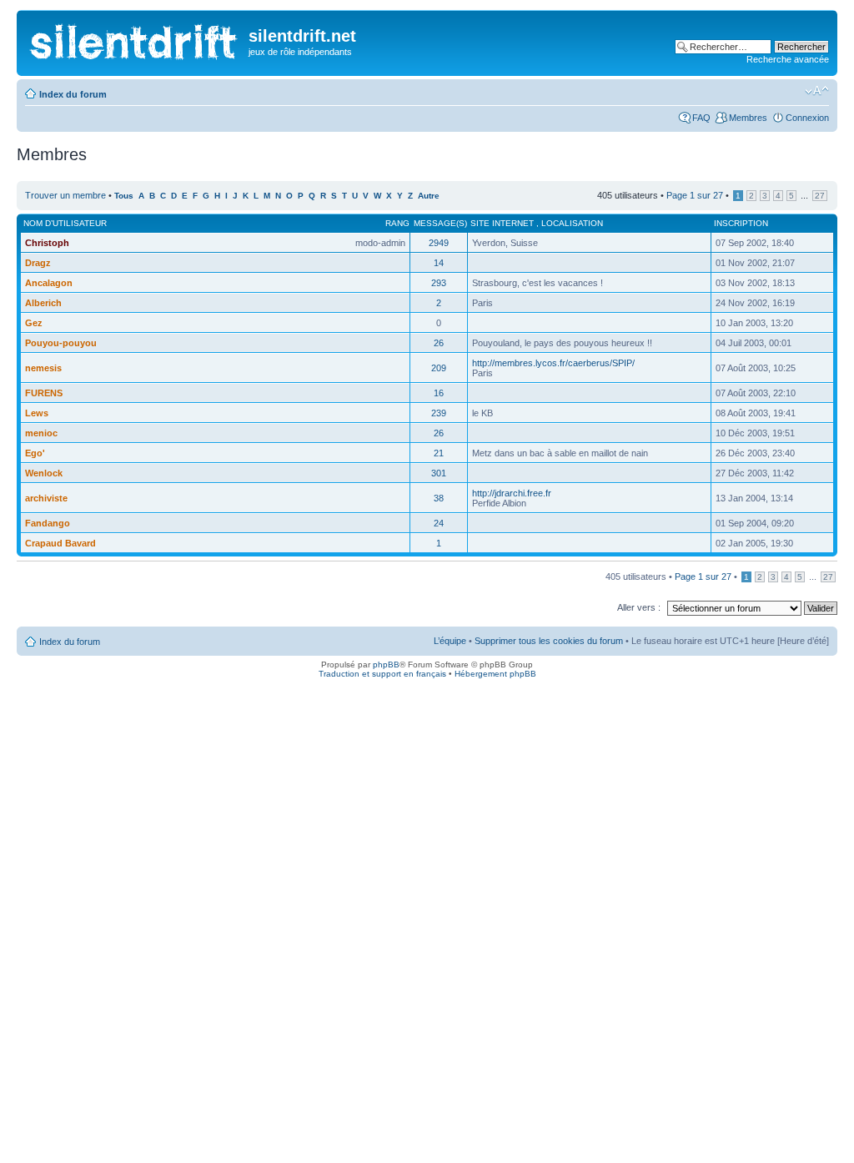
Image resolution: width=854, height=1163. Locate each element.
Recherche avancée (787, 59)
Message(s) (440, 223)
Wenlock (44, 473)
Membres (748, 118)
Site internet (503, 223)
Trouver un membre (66, 195)
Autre (429, 195)
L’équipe (450, 641)
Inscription (741, 223)
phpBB (386, 664)
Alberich (43, 303)
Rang (397, 223)
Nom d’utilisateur (65, 223)
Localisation (572, 223)
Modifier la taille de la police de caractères (817, 90)
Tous (123, 195)
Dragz (38, 263)
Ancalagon (49, 283)
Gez (34, 323)
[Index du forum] (135, 38)
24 (439, 523)
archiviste (46, 498)
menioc (41, 433)
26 (439, 343)
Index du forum (73, 94)
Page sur (694, 195)
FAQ (701, 118)
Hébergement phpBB (495, 673)
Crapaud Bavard (60, 543)
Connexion (807, 118)
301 (438, 473)
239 (438, 413)
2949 (439, 243)
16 (439, 393)
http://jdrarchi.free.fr (511, 493)
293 (438, 283)
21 (439, 453)
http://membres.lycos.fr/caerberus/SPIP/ (553, 363)
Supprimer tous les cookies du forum (549, 641)
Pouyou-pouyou (61, 343)
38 (439, 498)
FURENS (44, 393)
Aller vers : (639, 607)
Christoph (47, 243)
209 (438, 368)
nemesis (43, 368)
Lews (36, 413)
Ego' (35, 453)
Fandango (47, 523)
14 (439, 263)
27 (820, 195)
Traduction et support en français (382, 673)
